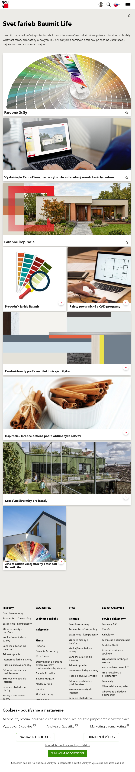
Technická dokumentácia (116, 640)
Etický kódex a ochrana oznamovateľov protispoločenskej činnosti (51, 665)
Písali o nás (42, 700)
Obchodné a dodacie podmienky (114, 693)
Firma (39, 641)
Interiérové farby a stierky (17, 660)
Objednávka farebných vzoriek (115, 660)
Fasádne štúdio (110, 645)
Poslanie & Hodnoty (47, 651)
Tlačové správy (44, 694)
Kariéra (40, 689)
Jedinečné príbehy (47, 619)
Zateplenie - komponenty (17, 624)
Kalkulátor (108, 635)
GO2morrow (43, 608)
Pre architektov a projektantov (111, 674)
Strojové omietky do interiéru (14, 680)
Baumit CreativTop (113, 608)
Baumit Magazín (45, 679)
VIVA (72, 608)
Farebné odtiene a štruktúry (112, 652)
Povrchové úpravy (13, 613)
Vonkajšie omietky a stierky (14, 639)
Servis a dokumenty (114, 619)
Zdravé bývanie (11, 654)
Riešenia (74, 619)
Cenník (106, 629)
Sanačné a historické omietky (14, 647)
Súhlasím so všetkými (67, 753)
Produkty (8, 608)
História (40, 646)
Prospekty (107, 681)
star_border (129, 15)
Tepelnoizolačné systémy (17, 618)
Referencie (42, 630)
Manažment (42, 656)
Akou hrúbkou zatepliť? (115, 667)
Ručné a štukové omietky (17, 665)
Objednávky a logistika (115, 686)
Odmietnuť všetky (101, 737)
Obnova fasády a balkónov (12, 630)
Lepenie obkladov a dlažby (14, 688)
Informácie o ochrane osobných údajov (67, 745)
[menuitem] (101, 4)
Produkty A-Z (109, 624)
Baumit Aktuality (45, 673)
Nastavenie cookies (35, 737)
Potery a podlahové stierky (14, 697)
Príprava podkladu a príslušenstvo (14, 672)
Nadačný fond (44, 684)
